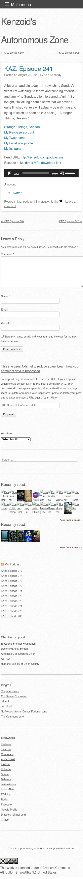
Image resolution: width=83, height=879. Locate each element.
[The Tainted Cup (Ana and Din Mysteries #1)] (21, 541)
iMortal (5, 701)
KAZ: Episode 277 (11, 576)
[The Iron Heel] (21, 512)
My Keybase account (19, 132)
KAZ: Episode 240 (12, 52)
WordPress (40, 848)
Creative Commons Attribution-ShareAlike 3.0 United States (35, 870)
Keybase (6, 744)
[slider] (71, 173)
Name (5, 296)
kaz (19, 201)
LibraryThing (8, 789)
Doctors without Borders (14, 648)
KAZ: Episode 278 (11, 571)
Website (5, 323)
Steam (5, 774)
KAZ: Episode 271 (11, 606)
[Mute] (62, 173)
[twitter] (61, 201)
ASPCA (5, 659)
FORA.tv (6, 794)
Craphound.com (10, 691)
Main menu (21, 4)
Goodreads (7, 754)
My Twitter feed (15, 137)
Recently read (13, 484)
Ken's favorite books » (71, 519)
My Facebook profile (18, 143)
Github (5, 819)
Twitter (17, 193)
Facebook (6, 804)
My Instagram (13, 148)
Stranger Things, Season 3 (23, 126)
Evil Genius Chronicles (14, 696)
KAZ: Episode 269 (11, 616)
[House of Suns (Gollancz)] (21, 500)
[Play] (9, 173)
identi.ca (6, 749)
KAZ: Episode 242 (70, 52)
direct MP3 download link (43, 162)
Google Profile (9, 809)
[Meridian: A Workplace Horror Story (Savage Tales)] (5, 541)
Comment (7, 254)
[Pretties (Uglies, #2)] (75, 508)
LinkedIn (6, 769)
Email (5, 309)
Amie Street (8, 759)
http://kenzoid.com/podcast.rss (42, 157)
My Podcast (12, 564)
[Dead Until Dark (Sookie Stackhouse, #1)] (5, 500)
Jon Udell (6, 706)
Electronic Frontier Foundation (18, 643)
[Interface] (5, 508)
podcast (28, 201)
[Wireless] (28, 501)
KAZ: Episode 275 (11, 586)
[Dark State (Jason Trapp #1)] (28, 541)
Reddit (4, 799)
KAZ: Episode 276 (11, 581)
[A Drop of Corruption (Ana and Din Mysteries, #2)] (13, 541)
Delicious (6, 779)
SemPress (69, 848)
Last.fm (5, 764)
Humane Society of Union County (20, 664)
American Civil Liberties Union (18, 653)
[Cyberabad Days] (68, 513)
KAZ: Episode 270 (11, 611)
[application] (41, 173)
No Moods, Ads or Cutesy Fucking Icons (24, 711)
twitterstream (8, 784)
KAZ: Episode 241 (28, 68)
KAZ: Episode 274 (11, 591)
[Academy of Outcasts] (36, 541)
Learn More (50, 397)
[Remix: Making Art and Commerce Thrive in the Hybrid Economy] (36, 501)
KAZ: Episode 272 (11, 601)
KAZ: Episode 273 (11, 596)
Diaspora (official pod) (13, 814)
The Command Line (12, 716)
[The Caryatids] (52, 512)
